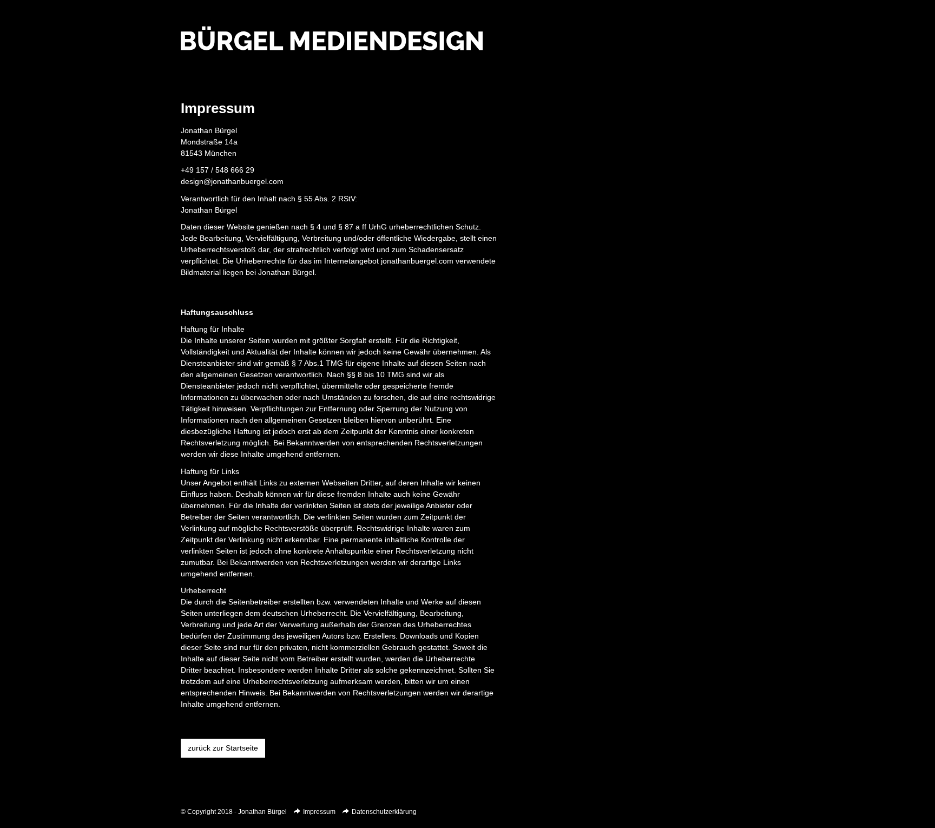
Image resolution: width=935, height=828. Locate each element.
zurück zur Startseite (223, 748)
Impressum (319, 812)
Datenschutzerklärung (384, 812)
